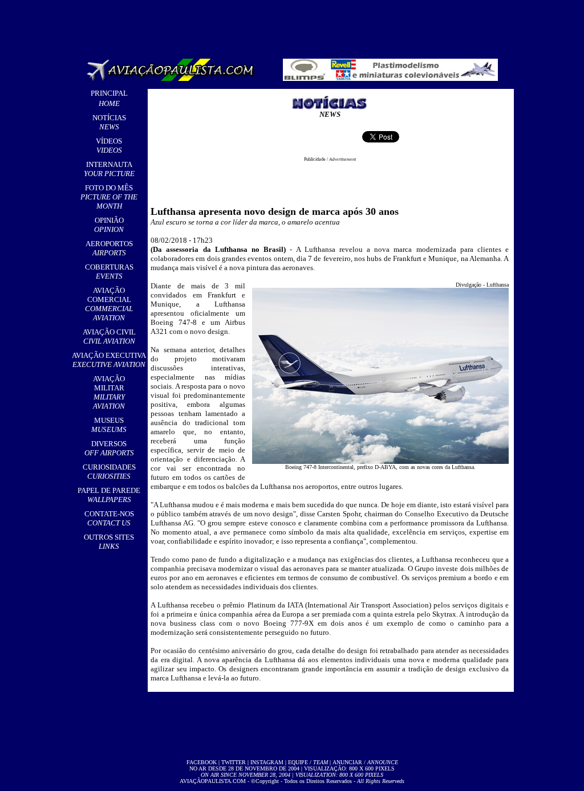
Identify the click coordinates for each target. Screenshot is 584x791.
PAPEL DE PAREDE (109, 495)
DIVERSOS (109, 448)
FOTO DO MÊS (108, 197)
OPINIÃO (109, 225)
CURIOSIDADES (109, 471)
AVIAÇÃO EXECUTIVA (109, 360)
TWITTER (233, 762)
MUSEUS (109, 425)
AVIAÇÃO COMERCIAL (109, 304)
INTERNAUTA (109, 169)
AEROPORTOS (109, 248)
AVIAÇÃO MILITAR (109, 392)
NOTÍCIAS (109, 122)
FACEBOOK (201, 762)
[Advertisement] (294, 25)
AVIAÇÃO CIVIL (109, 336)
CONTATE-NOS (109, 518)
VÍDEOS (109, 145)
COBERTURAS (109, 271)
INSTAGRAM (266, 762)
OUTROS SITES (109, 542)
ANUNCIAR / (365, 762)
